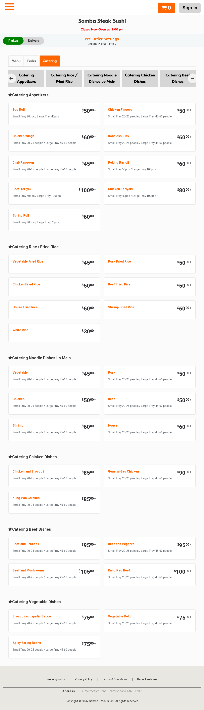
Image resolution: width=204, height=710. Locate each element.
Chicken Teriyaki (120, 189)
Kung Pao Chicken (26, 498)
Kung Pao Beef (119, 570)
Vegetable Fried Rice (28, 261)
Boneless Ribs (118, 136)
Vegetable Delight (121, 616)
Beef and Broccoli (26, 544)
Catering (50, 61)
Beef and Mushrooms (29, 570)
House (113, 425)
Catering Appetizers (26, 78)
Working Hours (56, 679)
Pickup (13, 41)
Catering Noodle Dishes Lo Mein (102, 78)
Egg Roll (19, 109)
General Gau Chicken (123, 471)
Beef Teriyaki (22, 189)
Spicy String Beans (27, 643)
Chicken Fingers (120, 109)
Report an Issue (147, 679)
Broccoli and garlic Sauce (32, 616)
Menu (16, 61)
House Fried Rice (25, 307)
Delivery (33, 41)
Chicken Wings (23, 136)
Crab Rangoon (23, 162)
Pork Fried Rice (119, 261)
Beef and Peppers (121, 544)
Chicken (19, 399)
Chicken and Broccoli (28, 471)
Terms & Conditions (115, 679)
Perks (31, 61)
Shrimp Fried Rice (121, 307)
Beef (111, 399)
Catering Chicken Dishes (140, 78)
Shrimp (18, 425)
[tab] (16, 61)
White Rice (20, 330)
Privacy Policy (83, 679)
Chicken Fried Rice (26, 284)
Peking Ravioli (118, 162)
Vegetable (20, 372)
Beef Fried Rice (119, 284)
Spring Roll (21, 215)
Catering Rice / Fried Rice (64, 78)
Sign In (189, 8)
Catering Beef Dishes (178, 78)
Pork (111, 372)
